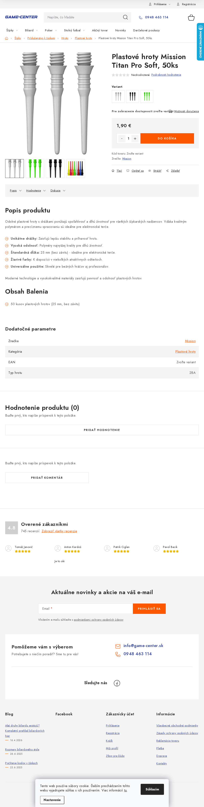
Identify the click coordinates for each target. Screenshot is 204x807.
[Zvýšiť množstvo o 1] (135, 138)
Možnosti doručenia (186, 111)
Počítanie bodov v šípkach (21, 763)
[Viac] (186, 30)
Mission (126, 159)
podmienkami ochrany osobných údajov (99, 620)
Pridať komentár (47, 478)
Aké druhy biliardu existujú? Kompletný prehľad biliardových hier (24, 731)
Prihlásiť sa (149, 609)
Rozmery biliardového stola (22, 749)
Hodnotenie (33, 191)
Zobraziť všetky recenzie (59, 531)
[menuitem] (14, 30)
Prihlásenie (113, 726)
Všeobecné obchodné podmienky (177, 726)
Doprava (161, 756)
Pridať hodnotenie (102, 430)
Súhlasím (152, 789)
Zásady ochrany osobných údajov (177, 733)
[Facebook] (117, 683)
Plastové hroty (185, 351)
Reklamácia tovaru (167, 741)
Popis (13, 191)
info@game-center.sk (144, 646)
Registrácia (189, 4)
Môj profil (112, 748)
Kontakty (161, 763)
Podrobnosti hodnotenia (166, 75)
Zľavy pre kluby (115, 756)
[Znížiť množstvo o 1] (122, 138)
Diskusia (56, 191)
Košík (109, 741)
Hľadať (125, 17)
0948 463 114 (156, 17)
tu (125, 790)
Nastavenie (52, 800)
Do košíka (167, 138)
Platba (160, 748)
